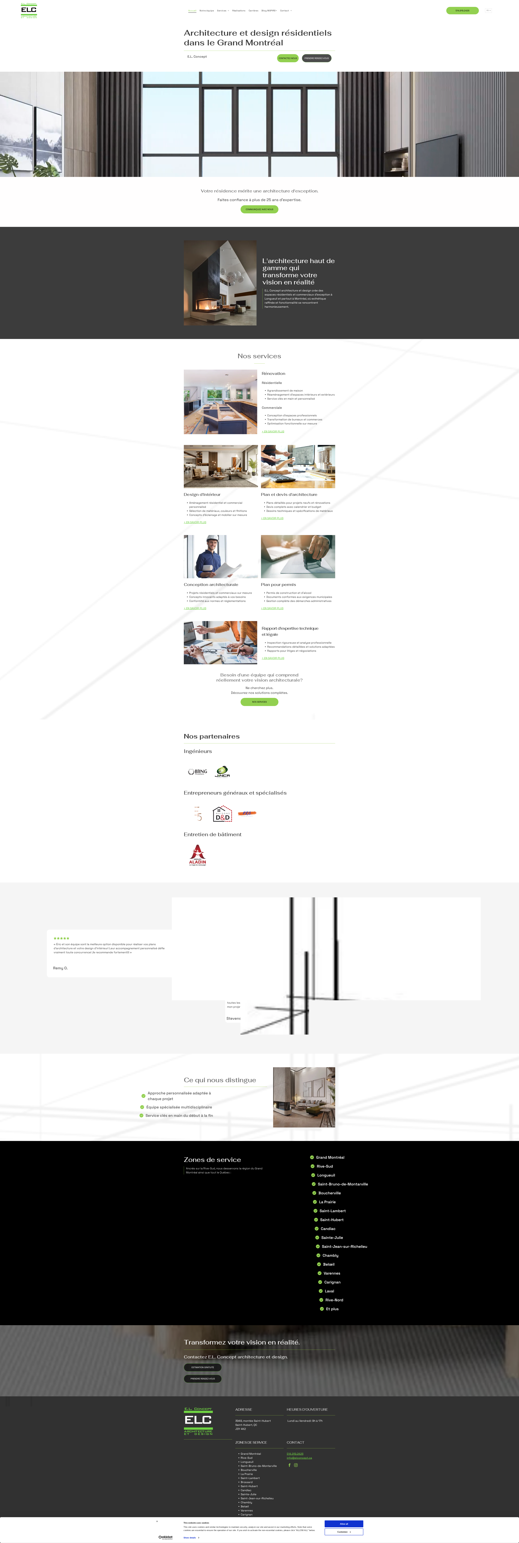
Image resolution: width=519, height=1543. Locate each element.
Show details (190, 1538)
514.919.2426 (295, 1453)
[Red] (198, 855)
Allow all (344, 1524)
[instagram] (296, 1466)
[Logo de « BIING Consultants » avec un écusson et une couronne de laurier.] (198, 772)
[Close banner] (157, 1521)
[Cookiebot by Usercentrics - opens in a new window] (165, 1538)
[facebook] (289, 1466)
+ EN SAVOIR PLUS (273, 431)
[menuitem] (192, 11)
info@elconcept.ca (299, 1458)
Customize (342, 1532)
